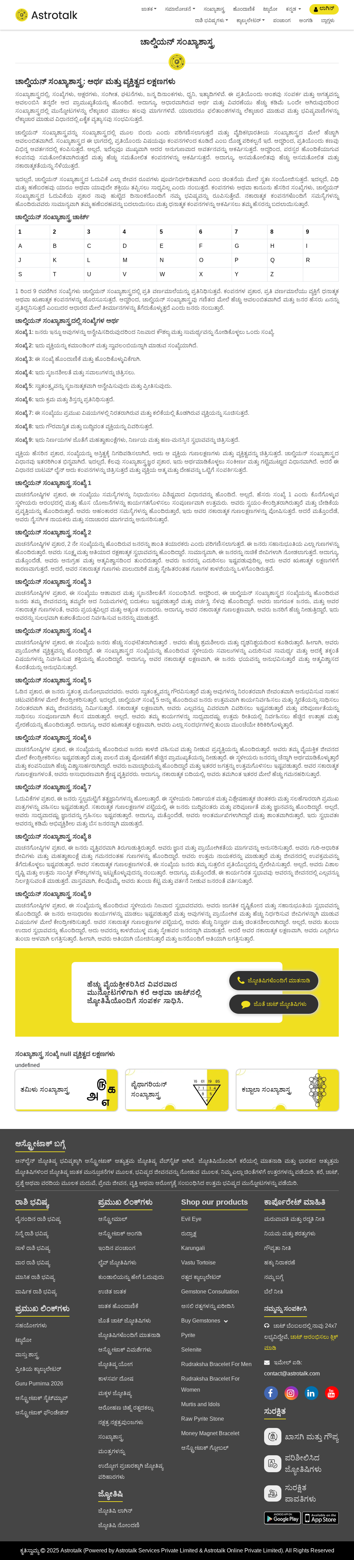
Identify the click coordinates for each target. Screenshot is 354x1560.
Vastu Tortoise (198, 1262)
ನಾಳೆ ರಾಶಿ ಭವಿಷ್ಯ (32, 1248)
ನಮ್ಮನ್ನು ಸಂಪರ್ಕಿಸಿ (285, 1308)
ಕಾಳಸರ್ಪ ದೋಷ (115, 1379)
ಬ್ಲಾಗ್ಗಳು (328, 20)
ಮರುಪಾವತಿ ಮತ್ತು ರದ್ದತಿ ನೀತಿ (294, 1219)
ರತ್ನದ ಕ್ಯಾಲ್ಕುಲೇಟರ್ (201, 1277)
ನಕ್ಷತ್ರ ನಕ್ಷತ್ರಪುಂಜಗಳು (120, 1422)
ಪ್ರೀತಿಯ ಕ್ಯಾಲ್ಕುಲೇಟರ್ (38, 1369)
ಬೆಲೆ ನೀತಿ (273, 1292)
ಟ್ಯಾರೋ (270, 9)
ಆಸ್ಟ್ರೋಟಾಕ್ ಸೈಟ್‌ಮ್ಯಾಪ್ (41, 1398)
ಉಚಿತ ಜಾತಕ (112, 1292)
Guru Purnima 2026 (39, 1383)
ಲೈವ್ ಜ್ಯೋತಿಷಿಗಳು (117, 1262)
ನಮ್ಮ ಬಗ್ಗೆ (273, 1277)
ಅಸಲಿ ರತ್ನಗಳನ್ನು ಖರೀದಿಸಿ (207, 1306)
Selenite (191, 1350)
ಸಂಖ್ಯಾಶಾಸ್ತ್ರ (214, 9)
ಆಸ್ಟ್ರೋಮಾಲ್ (112, 1219)
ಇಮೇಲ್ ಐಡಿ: (292, 1368)
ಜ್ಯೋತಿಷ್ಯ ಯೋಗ (115, 1364)
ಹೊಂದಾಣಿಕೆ (244, 9)
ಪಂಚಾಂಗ (282, 20)
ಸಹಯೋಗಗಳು (31, 1325)
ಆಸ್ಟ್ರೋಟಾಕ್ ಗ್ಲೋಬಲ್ (205, 1448)
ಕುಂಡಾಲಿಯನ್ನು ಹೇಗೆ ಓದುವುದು (131, 1277)
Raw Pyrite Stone (202, 1419)
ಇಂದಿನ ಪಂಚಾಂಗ (117, 1248)
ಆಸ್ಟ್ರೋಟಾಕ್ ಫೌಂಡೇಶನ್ (41, 1413)
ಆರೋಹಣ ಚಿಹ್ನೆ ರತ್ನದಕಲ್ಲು (125, 1408)
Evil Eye (191, 1219)
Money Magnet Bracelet (210, 1433)
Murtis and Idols (200, 1404)
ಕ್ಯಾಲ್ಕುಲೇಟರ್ (248, 20)
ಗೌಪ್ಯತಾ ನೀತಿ (277, 1248)
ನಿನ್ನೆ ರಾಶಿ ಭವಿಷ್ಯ (31, 1233)
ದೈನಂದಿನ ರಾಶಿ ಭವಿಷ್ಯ (37, 1219)
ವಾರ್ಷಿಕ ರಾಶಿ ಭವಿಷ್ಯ (35, 1292)
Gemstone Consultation (210, 1292)
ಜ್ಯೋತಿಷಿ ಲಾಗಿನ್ (115, 1511)
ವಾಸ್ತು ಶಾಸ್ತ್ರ (27, 1354)
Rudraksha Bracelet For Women (210, 1384)
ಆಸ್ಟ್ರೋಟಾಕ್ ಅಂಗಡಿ (120, 1233)
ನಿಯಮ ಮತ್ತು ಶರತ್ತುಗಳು (290, 1233)
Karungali (193, 1248)
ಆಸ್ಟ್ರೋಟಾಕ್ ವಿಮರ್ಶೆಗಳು (125, 1350)
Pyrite (188, 1335)
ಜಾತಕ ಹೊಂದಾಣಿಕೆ (118, 1306)
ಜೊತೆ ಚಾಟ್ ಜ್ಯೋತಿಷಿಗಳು (124, 1321)
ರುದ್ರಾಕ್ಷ (188, 1233)
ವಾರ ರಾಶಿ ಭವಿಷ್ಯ (32, 1262)
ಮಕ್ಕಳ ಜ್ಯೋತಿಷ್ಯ (114, 1393)
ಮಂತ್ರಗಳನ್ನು (111, 1451)
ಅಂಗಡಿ (306, 20)
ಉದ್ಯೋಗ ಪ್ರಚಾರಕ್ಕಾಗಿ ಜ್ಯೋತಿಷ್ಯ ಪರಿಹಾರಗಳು (130, 1471)
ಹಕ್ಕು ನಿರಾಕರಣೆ (279, 1262)
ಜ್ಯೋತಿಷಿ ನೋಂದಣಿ (119, 1525)
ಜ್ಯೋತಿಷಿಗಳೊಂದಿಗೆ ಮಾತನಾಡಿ (129, 1335)
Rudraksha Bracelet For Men (216, 1364)
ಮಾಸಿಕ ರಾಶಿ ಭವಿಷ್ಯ (35, 1277)
